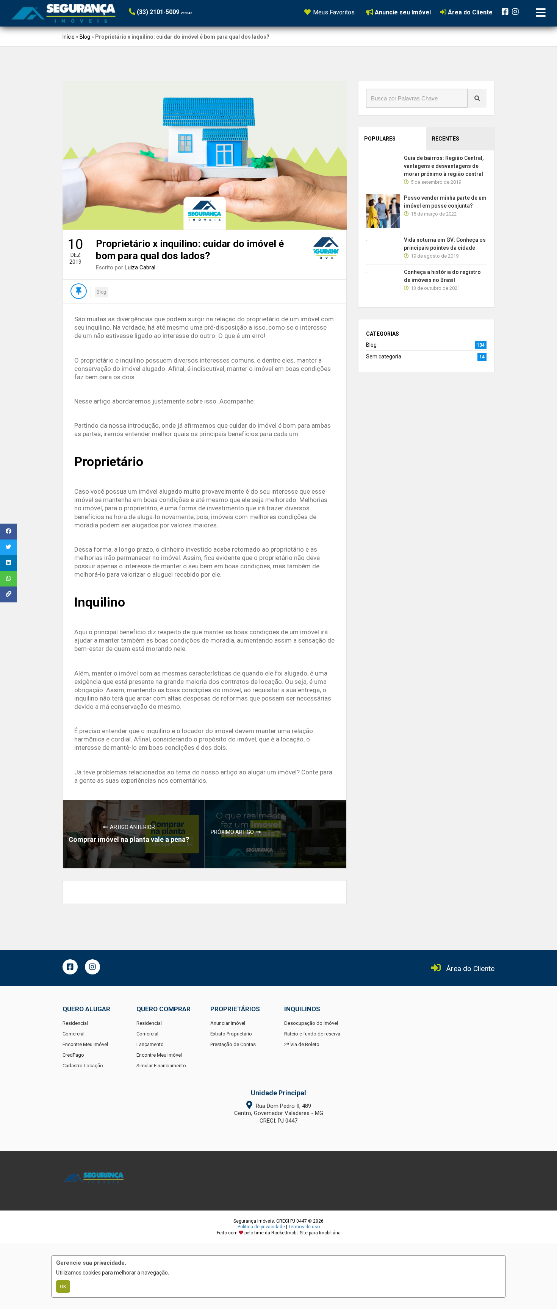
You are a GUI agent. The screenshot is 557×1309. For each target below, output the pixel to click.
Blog (85, 37)
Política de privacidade (261, 1226)
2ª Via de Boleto (301, 1044)
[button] (175, 12)
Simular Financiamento (161, 1065)
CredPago (73, 1055)
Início (69, 37)
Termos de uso (304, 1226)
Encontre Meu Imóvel (85, 1044)
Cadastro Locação (83, 1065)
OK (63, 1286)
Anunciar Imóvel (227, 1023)
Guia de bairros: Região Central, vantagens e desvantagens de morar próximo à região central (444, 166)
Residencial (75, 1023)
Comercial (73, 1034)
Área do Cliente (470, 968)
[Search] (477, 98)
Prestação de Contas (233, 1044)
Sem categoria (383, 356)
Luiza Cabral (140, 267)
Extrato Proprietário (231, 1034)
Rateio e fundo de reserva (312, 1034)
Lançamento (150, 1044)
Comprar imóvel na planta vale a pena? (129, 839)
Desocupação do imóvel (311, 1023)
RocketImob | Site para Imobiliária (306, 1232)
